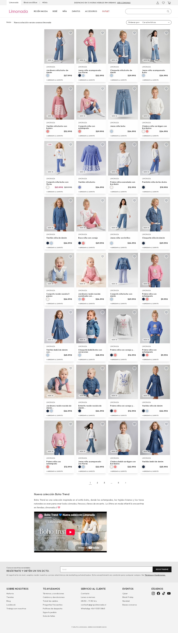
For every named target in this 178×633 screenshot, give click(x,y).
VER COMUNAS (124, 3)
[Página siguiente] (125, 483)
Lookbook (11, 604)
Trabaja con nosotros (16, 608)
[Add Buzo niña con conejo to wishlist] (102, 200)
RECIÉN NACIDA (41, 11)
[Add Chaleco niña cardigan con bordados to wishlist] (166, 88)
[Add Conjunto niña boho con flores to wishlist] (70, 144)
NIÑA (65, 11)
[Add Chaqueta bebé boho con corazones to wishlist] (102, 312)
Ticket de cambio (50, 601)
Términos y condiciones (53, 594)
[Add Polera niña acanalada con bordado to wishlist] (134, 144)
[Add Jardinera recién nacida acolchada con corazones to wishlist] (102, 256)
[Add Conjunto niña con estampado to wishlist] (102, 88)
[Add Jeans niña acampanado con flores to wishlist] (102, 33)
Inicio (9, 22)
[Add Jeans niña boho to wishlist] (134, 88)
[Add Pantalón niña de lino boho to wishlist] (166, 144)
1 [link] (90, 482)
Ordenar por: (134, 22)
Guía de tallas (49, 616)
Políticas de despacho (53, 608)
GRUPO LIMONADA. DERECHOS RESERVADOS (90, 627)
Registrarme (162, 569)
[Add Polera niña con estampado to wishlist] (166, 256)
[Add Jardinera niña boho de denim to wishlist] (70, 33)
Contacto (85, 594)
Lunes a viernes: (88, 597)
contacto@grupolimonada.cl (93, 604)
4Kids (44, 2)
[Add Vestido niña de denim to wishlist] (70, 200)
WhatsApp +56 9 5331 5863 (93, 608)
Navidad (126, 601)
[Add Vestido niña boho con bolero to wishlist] (70, 88)
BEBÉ (55, 11)
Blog (9, 601)
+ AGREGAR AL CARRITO (54, 80)
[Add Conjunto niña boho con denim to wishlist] (134, 256)
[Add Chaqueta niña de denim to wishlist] (166, 200)
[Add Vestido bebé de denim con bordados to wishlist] (70, 312)
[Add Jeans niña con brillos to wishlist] (134, 200)
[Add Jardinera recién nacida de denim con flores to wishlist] (70, 368)
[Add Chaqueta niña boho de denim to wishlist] (134, 33)
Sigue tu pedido (50, 612)
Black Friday (127, 597)
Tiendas (10, 597)
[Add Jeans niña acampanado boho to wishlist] (166, 33)
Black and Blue (30, 2)
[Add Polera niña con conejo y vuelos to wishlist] (134, 312)
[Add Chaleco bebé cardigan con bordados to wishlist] (134, 424)
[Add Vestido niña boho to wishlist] (102, 144)
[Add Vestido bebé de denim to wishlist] (166, 424)
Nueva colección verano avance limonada (32, 22)
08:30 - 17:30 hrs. (89, 601)
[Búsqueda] (168, 11)
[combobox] (148, 11)
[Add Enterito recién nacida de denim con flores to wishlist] (102, 368)
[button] (169, 3)
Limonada (14, 2)
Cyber (125, 594)
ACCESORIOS (91, 11)
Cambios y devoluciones (54, 597)
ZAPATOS (76, 11)
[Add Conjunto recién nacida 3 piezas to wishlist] (70, 256)
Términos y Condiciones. (155, 575)
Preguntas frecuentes (52, 604)
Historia (10, 594)
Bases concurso (129, 604)
